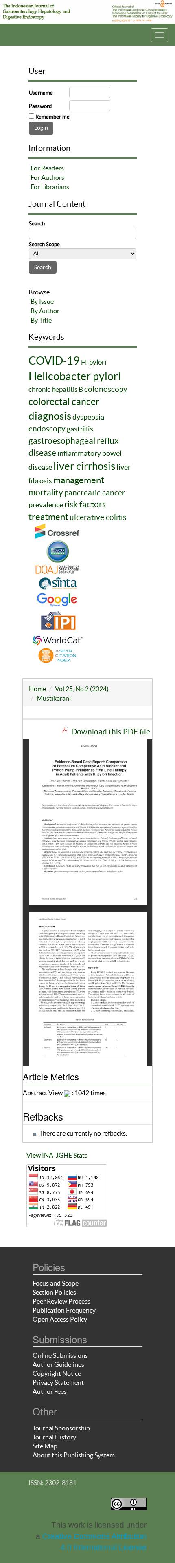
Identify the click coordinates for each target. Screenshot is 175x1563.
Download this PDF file (110, 731)
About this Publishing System (74, 1455)
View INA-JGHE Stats (57, 1155)
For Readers (47, 168)
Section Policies (54, 1292)
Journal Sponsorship (61, 1428)
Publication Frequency (64, 1310)
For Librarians (50, 186)
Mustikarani (54, 698)
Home (37, 688)
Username (41, 93)
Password (40, 106)
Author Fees (50, 1391)
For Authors (47, 177)
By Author (45, 310)
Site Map (45, 1446)
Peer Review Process (61, 1301)
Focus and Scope (56, 1283)
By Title (41, 320)
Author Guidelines (58, 1364)
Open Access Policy (60, 1319)
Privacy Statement (58, 1382)
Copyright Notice (57, 1373)
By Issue (42, 301)
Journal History (54, 1437)
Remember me (52, 117)
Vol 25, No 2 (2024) (82, 688)
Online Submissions (60, 1355)
